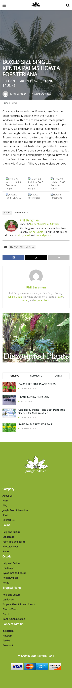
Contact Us (9, 519)
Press (6, 500)
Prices (6, 551)
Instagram (8, 630)
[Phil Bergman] (11, 225)
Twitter (6, 640)
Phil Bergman (19, 93)
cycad (26, 235)
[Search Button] (67, 5)
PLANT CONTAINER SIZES (33, 396)
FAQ (5, 505)
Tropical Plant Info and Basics (19, 604)
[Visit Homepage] (35, 5)
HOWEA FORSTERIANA (22, 246)
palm (19, 235)
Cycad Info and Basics (14, 572)
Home (5, 102)
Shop (5, 515)
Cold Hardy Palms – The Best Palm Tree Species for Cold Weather (41, 411)
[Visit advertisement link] (36, 337)
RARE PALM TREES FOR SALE (35, 424)
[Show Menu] (4, 5)
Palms (14, 102)
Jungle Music (36, 231)
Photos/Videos (10, 546)
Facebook (8, 645)
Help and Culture (11, 532)
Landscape (8, 536)
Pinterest (7, 635)
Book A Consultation (14, 618)
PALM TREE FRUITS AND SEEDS (37, 384)
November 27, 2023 (41, 93)
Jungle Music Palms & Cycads (44, 223)
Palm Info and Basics (14, 541)
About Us (8, 495)
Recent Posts (21, 212)
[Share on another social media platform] (58, 257)
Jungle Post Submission (15, 510)
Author (7, 212)
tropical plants (43, 235)
